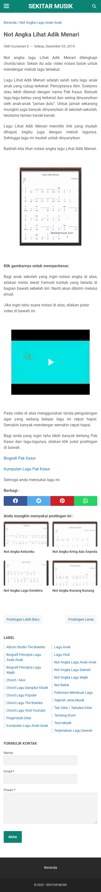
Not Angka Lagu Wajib (71, 677)
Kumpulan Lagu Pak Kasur (27, 469)
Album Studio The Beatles (25, 647)
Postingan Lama (81, 619)
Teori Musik (62, 723)
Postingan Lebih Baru (23, 619)
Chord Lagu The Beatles (24, 703)
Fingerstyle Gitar (18, 718)
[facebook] (15, 501)
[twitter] (39, 501)
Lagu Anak (62, 647)
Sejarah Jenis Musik (69, 700)
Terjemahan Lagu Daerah (73, 730)
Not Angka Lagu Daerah (72, 670)
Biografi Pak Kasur (20, 458)
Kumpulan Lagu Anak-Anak (27, 726)
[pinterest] (62, 501)
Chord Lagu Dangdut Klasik (27, 688)
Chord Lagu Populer (21, 695)
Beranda (50, 867)
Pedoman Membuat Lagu (73, 693)
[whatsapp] (86, 501)
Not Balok (61, 685)
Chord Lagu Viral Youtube (25, 710)
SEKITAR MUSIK (50, 6)
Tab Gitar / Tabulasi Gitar (73, 708)
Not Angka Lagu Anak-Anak (75, 662)
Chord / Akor (16, 680)
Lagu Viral (62, 655)
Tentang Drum (65, 715)
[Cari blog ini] (94, 6)
